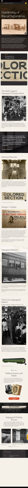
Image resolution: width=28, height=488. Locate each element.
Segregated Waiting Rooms (14, 418)
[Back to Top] (26, 3)
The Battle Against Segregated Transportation (12, 92)
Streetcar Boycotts (9, 157)
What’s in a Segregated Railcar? (11, 301)
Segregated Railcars (9, 250)
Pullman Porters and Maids (14, 374)
